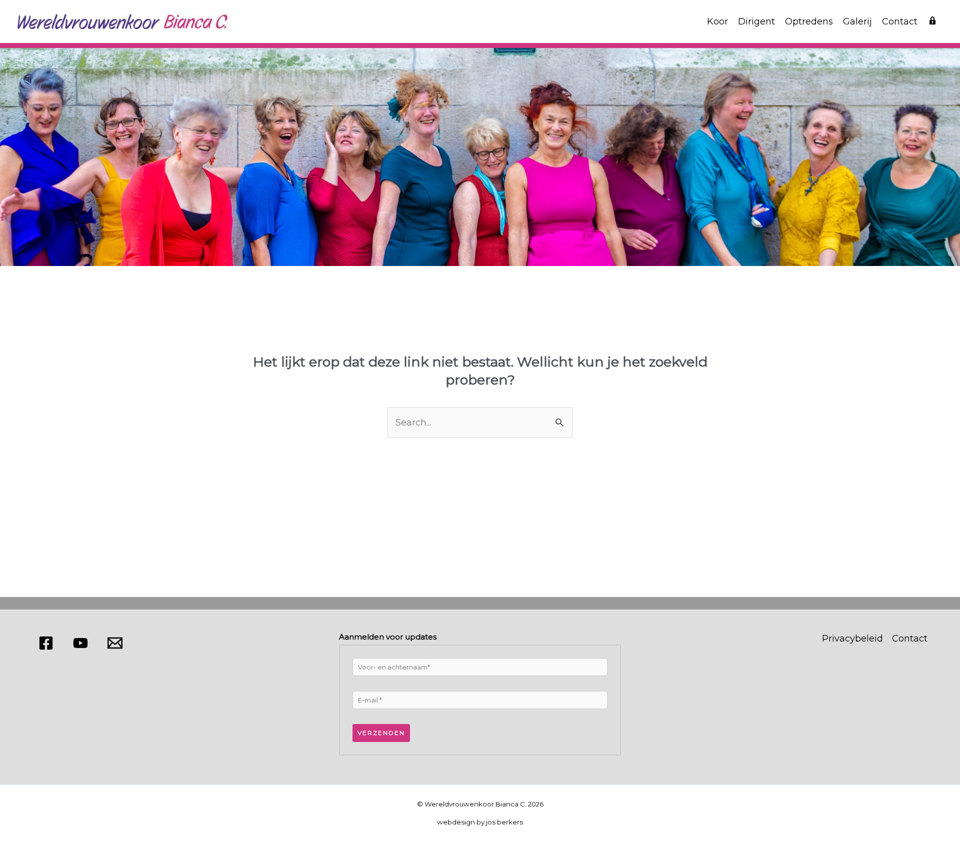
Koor (717, 21)
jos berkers (504, 822)
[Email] (115, 643)
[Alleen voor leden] (932, 21)
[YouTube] (80, 643)
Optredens (809, 21)
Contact (900, 21)
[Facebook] (46, 643)
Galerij (857, 21)
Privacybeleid (852, 638)
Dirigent (756, 21)
